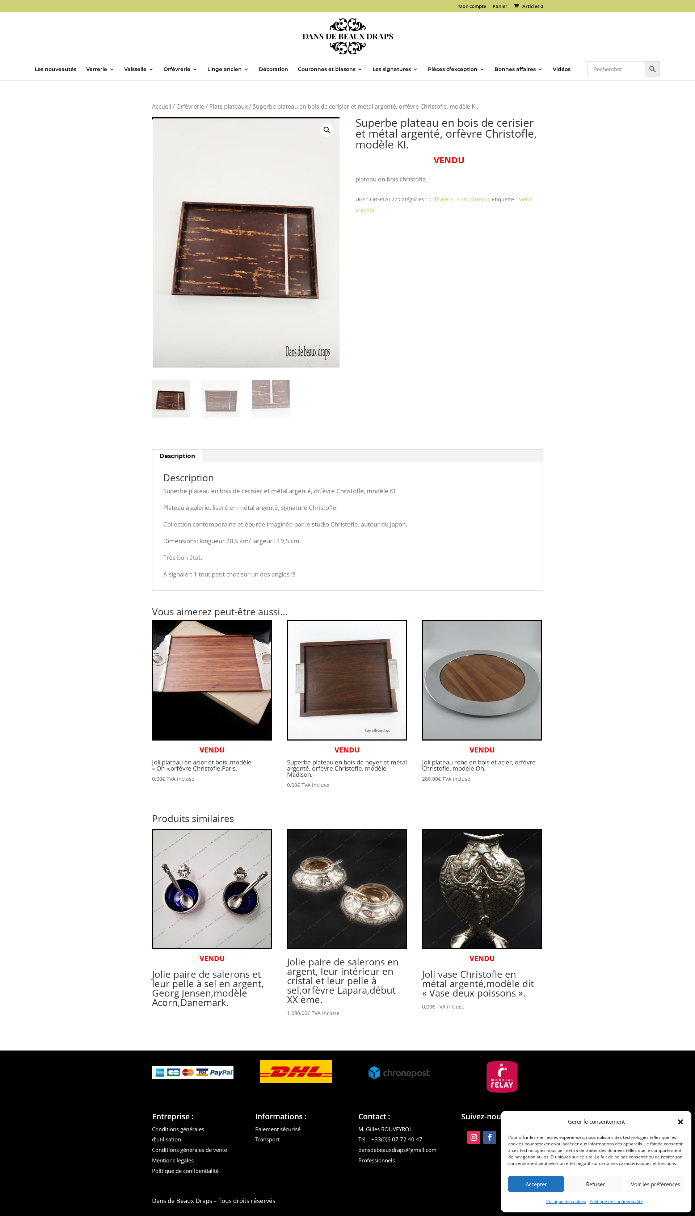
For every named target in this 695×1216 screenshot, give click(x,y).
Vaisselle (135, 69)
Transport (267, 1139)
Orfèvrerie (177, 69)
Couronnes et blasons (326, 69)
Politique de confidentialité (616, 1201)
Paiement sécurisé (277, 1129)
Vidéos (561, 69)
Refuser (595, 1184)
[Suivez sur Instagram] (473, 1137)
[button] (680, 1121)
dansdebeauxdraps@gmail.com (397, 1149)
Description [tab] (177, 456)
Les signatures (391, 69)
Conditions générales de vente (189, 1149)
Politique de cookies (566, 1201)
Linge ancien (224, 69)
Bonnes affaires (515, 69)
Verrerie (96, 69)
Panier (500, 6)
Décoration (273, 69)
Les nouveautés (55, 69)
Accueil (161, 106)
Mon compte (472, 6)
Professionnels (376, 1160)
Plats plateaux (228, 106)
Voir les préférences (655, 1184)
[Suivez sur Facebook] (489, 1137)
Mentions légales (173, 1160)
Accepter (536, 1184)
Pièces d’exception (452, 69)
